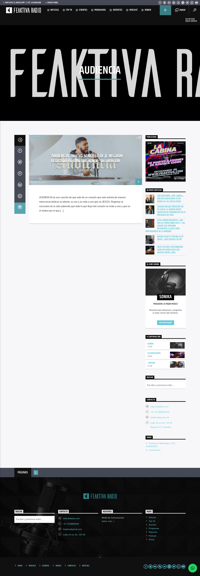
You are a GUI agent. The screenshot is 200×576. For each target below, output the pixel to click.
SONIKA (150, 344)
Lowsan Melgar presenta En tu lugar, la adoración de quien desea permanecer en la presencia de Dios (171, 211)
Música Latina (37, 138)
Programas (100, 10)
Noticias (55, 10)
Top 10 (69, 10)
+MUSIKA (151, 363)
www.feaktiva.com (71, 518)
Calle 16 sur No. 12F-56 (74, 534)
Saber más (107, 521)
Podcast (134, 10)
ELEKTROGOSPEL (154, 353)
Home (20, 565)
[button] (192, 568)
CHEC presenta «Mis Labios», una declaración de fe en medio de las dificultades (170, 199)
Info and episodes (165, 322)
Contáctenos (52, 2)
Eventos (83, 10)
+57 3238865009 (71, 524)
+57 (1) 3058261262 (160, 412)
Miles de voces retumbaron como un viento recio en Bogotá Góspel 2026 (170, 250)
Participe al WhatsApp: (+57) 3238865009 (23, 2)
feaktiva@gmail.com (160, 417)
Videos (58, 565)
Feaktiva (34, 180)
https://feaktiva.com (160, 406)
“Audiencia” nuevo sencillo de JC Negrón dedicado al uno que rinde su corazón (86, 158)
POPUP (182, 10)
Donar (148, 10)
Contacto (72, 565)
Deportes (117, 10)
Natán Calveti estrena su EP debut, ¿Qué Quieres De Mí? (170, 238)
